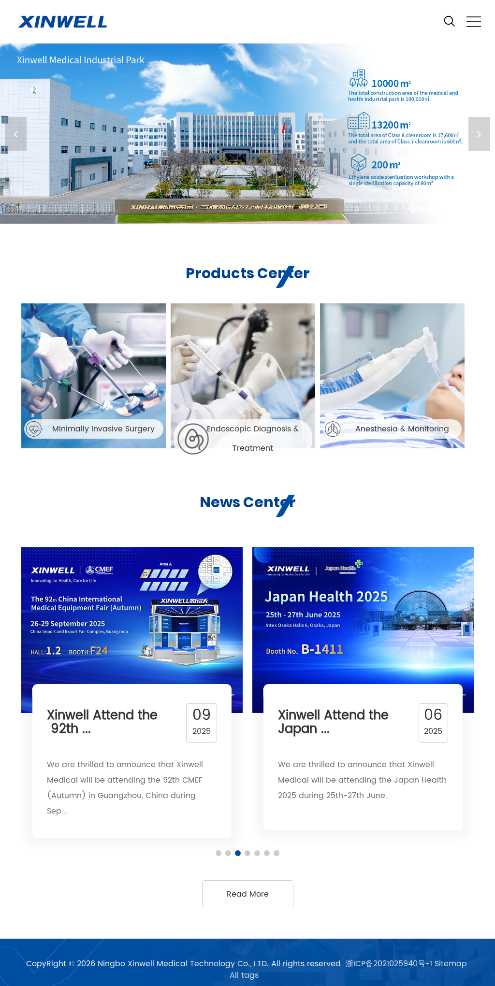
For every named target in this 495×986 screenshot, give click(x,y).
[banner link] (247, 133)
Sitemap (451, 963)
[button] (479, 134)
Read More (248, 894)
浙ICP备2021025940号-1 (389, 963)
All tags (244, 975)
